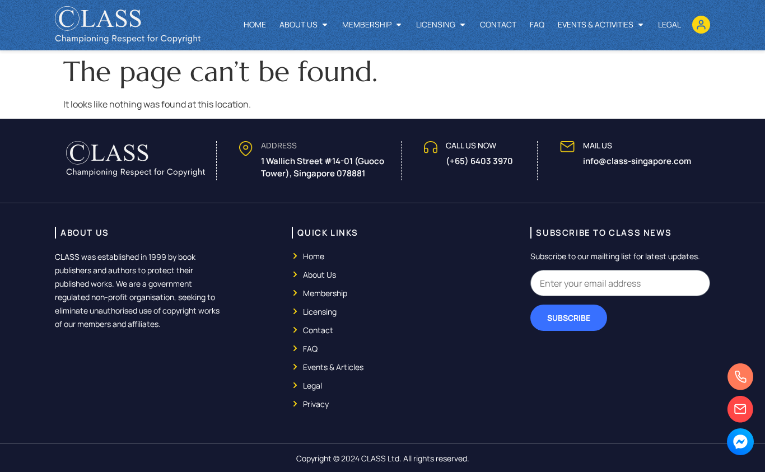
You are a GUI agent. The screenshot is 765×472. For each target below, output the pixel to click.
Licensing (435, 24)
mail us (597, 145)
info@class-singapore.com (637, 161)
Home (255, 24)
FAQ (537, 24)
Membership (366, 24)
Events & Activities (595, 24)
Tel (740, 381)
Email (740, 414)
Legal (669, 24)
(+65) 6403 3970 (479, 161)
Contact (498, 24)
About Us (298, 24)
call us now (471, 145)
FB (740, 446)
